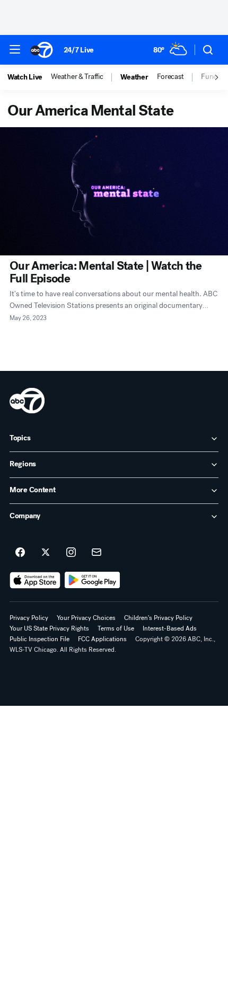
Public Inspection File (39, 639)
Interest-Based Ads (170, 628)
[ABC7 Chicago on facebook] (20, 552)
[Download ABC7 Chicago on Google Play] (92, 580)
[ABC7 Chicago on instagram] (71, 552)
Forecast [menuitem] (170, 77)
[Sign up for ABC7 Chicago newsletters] (96, 552)
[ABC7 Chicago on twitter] (45, 552)
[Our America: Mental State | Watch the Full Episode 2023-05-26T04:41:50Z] (114, 191)
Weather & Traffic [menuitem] (77, 77)
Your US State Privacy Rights (49, 628)
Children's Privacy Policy (158, 618)
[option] (29, 77)
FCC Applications (102, 639)
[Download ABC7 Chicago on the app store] (35, 580)
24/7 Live (79, 50)
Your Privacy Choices (86, 618)
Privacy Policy (29, 618)
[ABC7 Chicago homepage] (41, 49)
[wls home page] (27, 400)
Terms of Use (116, 628)
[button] (15, 49)
